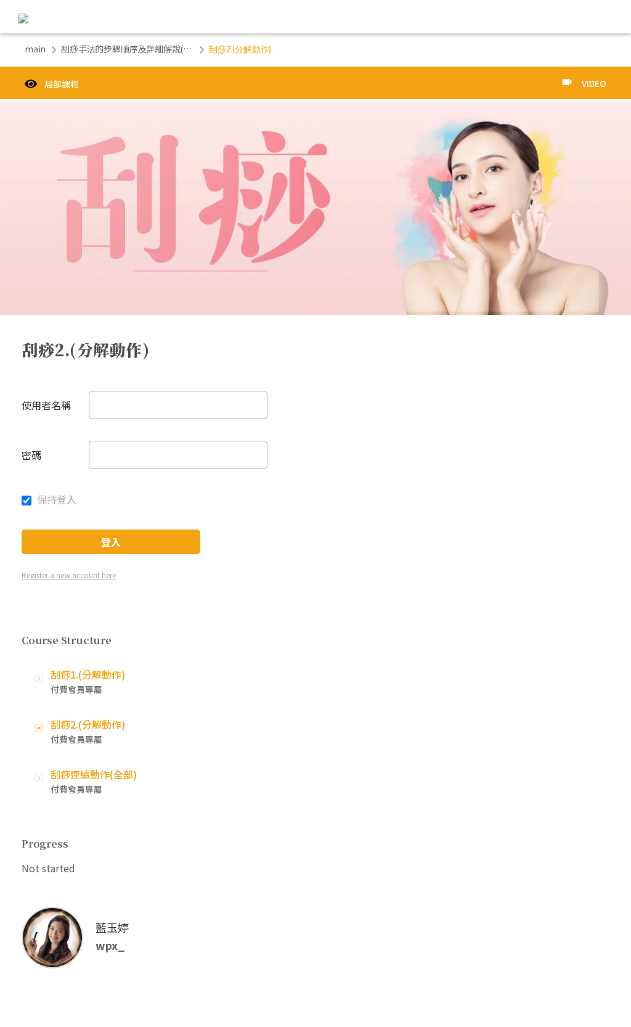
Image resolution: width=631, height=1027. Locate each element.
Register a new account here (69, 575)
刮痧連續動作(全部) (94, 774)
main (35, 49)
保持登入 (55, 499)
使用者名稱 (46, 405)
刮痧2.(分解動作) (88, 724)
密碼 (31, 455)
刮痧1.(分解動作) (88, 674)
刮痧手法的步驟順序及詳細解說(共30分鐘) (127, 49)
